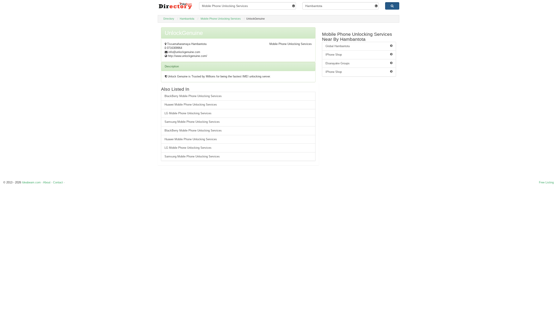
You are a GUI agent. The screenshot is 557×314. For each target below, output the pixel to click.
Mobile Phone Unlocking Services (221, 18)
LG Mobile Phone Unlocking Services (187, 113)
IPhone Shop (333, 54)
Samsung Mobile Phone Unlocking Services (192, 121)
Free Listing (546, 182)
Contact (58, 182)
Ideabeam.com (31, 182)
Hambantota (187, 18)
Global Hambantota (337, 46)
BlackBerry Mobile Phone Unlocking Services (193, 96)
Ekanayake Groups (337, 63)
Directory (168, 18)
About (46, 182)
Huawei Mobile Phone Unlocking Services (190, 104)
